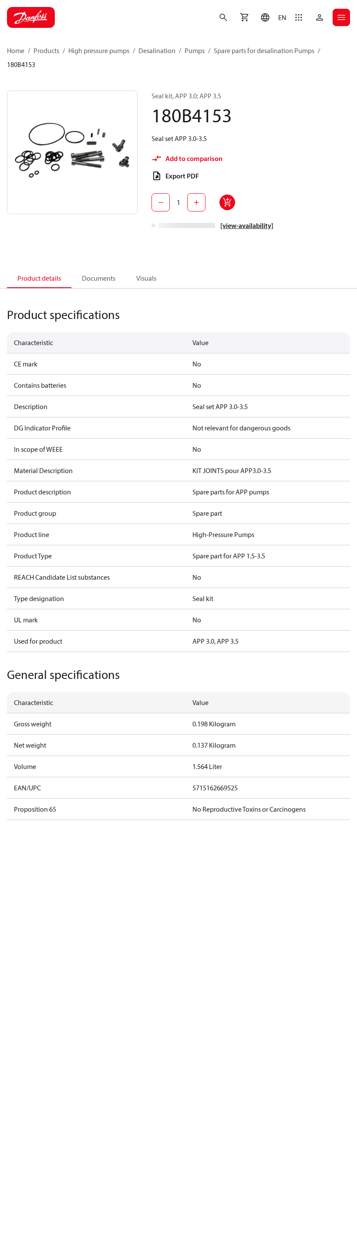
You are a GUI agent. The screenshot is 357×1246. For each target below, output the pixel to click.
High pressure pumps (98, 50)
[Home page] (31, 17)
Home (15, 50)
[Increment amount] (196, 202)
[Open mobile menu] (341, 17)
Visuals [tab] (146, 278)
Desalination (156, 50)
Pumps (195, 50)
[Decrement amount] (161, 202)
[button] (271, 17)
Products (46, 50)
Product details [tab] (39, 278)
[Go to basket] (244, 17)
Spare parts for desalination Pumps (264, 50)
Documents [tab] (98, 278)
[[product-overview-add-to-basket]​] (227, 202)
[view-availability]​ (246, 225)
